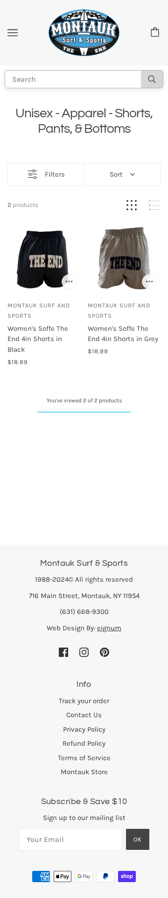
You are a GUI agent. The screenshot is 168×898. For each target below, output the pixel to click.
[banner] (84, 32)
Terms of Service (84, 758)
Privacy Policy (84, 729)
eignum (109, 628)
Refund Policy (84, 743)
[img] (63, 652)
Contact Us (84, 715)
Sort (116, 174)
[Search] (152, 79)
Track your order (84, 701)
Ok (137, 839)
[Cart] (156, 32)
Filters (55, 174)
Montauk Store (84, 772)
